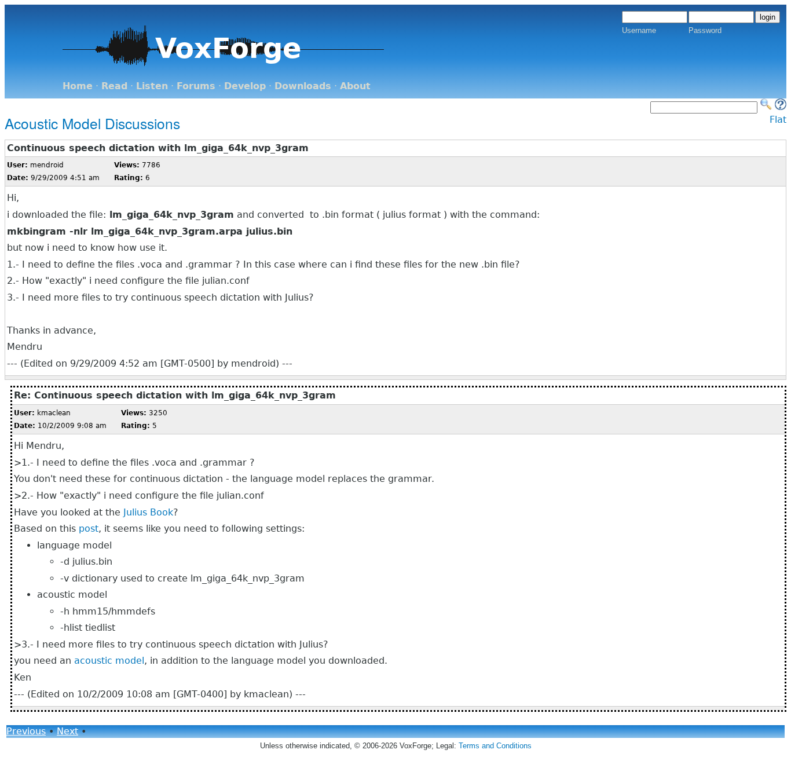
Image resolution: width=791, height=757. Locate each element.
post (88, 528)
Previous (26, 731)
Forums (196, 86)
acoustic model (109, 660)
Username (639, 30)
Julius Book (148, 512)
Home (78, 86)
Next (67, 731)
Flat (778, 119)
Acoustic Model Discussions (92, 123)
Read (114, 86)
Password (705, 30)
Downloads (302, 86)
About (355, 86)
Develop (245, 86)
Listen (152, 86)
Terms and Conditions (495, 745)
